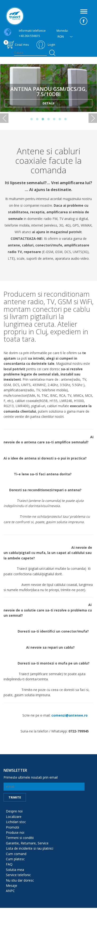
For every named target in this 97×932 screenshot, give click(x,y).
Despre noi (14, 811)
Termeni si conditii (20, 837)
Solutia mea (15, 869)
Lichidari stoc (16, 822)
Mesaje (11, 885)
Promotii (12, 827)
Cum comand (16, 854)
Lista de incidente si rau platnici (29, 848)
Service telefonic (18, 875)
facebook (83, 21)
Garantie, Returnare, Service (27, 843)
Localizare (13, 816)
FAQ (9, 864)
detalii (48, 103)
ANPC (10, 890)
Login (51, 45)
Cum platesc (15, 859)
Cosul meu (17, 43)
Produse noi (15, 832)
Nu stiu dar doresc (20, 880)
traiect (15, 16)
